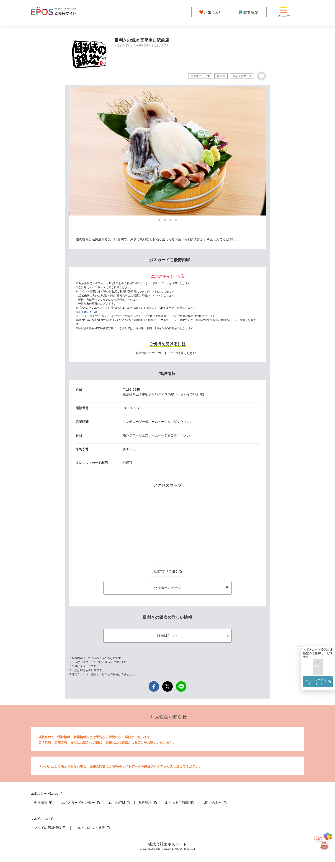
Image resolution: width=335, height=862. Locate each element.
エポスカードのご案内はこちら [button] (316, 681)
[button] (318, 667)
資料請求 (145, 802)
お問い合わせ (212, 802)
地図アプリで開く (165, 571)
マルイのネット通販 (90, 828)
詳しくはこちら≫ (87, 311)
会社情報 (41, 802)
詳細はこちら (167, 635)
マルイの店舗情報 (48, 828)
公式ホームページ (167, 588)
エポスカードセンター (78, 802)
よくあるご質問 (177, 802)
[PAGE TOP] (321, 839)
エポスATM (117, 802)
